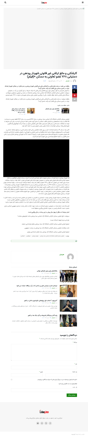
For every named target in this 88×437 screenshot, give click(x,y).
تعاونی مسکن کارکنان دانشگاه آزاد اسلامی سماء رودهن (52, 236)
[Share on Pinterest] (74, 95)
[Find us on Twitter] (46, 423)
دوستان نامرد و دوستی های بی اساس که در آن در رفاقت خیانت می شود (18, 110)
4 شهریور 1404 (55, 112)
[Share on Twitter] (74, 91)
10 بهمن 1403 (47, 318)
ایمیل (41, 372)
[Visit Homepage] (44, 2)
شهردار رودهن (35, 236)
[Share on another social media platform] (74, 99)
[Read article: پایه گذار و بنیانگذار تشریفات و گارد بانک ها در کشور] (68, 320)
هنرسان (67, 81)
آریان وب (73, 434)
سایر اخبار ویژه (51, 81)
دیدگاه (75, 342)
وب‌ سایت (74, 372)
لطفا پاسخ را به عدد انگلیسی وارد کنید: (67, 384)
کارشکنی (22, 236)
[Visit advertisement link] (44, 244)
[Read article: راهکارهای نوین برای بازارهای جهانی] (65, 110)
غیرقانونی (28, 236)
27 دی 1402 (59, 81)
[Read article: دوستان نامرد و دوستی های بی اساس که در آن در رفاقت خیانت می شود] (31, 110)
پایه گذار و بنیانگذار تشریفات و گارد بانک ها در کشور (42, 315)
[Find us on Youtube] (37, 423)
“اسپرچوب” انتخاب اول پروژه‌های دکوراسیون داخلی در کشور (40, 300)
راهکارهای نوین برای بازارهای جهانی (52, 109)
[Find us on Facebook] (50, 423)
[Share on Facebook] (74, 87)
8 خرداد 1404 (21, 114)
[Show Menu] (83, 2)
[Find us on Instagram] (42, 423)
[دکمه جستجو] (5, 2)
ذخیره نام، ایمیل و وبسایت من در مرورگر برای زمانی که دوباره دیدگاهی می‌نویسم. (57, 379)
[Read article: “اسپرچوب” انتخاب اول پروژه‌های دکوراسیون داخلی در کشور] (68, 306)
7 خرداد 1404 (47, 303)
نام (75, 364)
